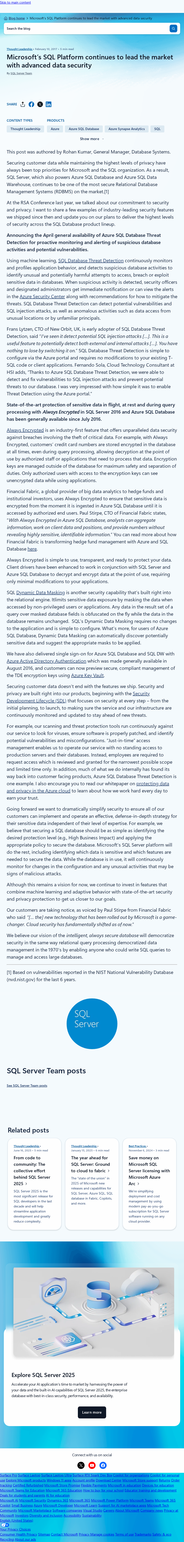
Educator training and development (151, 1490)
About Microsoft (127, 1510)
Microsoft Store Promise (62, 1485)
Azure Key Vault (87, 675)
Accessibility (72, 1515)
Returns (164, 1480)
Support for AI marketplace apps (122, 1505)
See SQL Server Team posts (27, 1085)
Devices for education (158, 1485)
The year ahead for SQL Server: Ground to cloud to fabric (90, 1164)
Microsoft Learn (85, 1505)
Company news (151, 1510)
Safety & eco (161, 1534)
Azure (55, 129)
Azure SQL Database (84, 129)
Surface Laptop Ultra (56, 1475)
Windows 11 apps (59, 1480)
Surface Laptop (29, 1475)
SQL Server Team (21, 73)
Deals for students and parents (22, 1495)
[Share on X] (40, 104)
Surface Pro (8, 1475)
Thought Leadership (20, 49)
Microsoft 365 (79, 1500)
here (32, 549)
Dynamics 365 (57, 1500)
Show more (89, 139)
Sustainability (92, 1515)
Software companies (67, 1510)
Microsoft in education (124, 1485)
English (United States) (16, 1520)
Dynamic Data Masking (40, 592)
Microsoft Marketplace (35, 1510)
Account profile (83, 1480)
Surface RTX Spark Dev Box (92, 1475)
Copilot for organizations (131, 1475)
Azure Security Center (42, 296)
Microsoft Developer (58, 1505)
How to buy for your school (103, 1490)
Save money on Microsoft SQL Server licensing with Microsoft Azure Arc (149, 1170)
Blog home (17, 18)
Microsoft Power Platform (110, 1500)
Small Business (22, 1505)
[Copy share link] (23, 104)
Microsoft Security (32, 1500)
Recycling (7, 1539)
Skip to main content (15, 2)
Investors (22, 1515)
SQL (157, 129)
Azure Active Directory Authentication (46, 661)
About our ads (25, 1539)
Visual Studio (92, 1510)
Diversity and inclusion (46, 1515)
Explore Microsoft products (26, 1480)
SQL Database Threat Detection (91, 260)
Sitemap (44, 1534)
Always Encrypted (25, 430)
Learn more (92, 1414)
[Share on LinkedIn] (49, 104)
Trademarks (143, 1534)
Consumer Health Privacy (18, 1534)
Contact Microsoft (64, 1534)
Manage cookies (102, 1534)
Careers (108, 1510)
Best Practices (138, 1146)
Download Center (108, 1480)
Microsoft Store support (140, 1480)
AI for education (58, 1495)
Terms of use (124, 1534)
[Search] (173, 28)
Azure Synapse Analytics (127, 129)
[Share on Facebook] (31, 104)
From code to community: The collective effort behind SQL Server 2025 (32, 1170)
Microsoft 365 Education (64, 1490)
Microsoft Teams (142, 1500)
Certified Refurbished (28, 1485)
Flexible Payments (94, 1485)
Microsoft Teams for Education (22, 1490)
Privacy (84, 1534)
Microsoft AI (9, 1500)
